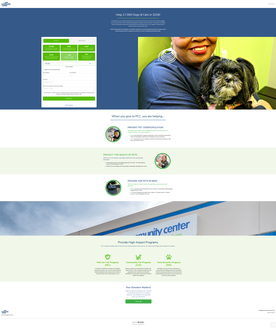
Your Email (45, 79)
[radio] (51, 48)
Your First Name (46, 72)
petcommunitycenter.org (7, 314)
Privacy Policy (134, 324)
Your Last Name (73, 72)
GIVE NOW (69, 98)
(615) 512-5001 (271, 312)
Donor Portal (272, 4)
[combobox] (69, 88)
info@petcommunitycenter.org (267, 310)
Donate (138, 301)
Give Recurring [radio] (82, 40)
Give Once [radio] (56, 40)
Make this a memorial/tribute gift (52, 69)
